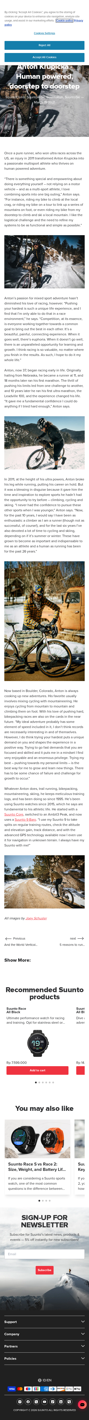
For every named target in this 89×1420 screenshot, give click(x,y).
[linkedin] (61, 1402)
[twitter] (36, 1402)
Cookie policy (64, 20)
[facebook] (28, 1402)
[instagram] (20, 1402)
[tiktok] (52, 1402)
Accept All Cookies (44, 57)
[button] (36, 1082)
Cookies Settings (44, 33)
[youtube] (44, 1402)
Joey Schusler (36, 918)
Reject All (44, 45)
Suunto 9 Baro (25, 819)
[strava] (69, 1402)
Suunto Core (13, 814)
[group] (37, 1157)
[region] (44, 32)
